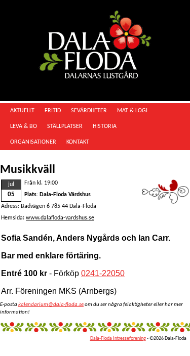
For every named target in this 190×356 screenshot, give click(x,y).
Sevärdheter (89, 111)
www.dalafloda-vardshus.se (60, 218)
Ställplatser (65, 126)
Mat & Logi (132, 111)
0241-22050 (103, 273)
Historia (105, 126)
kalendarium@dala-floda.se (51, 304)
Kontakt (77, 142)
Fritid (53, 111)
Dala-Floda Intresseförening (118, 338)
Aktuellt (22, 111)
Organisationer (33, 142)
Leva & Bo (23, 126)
